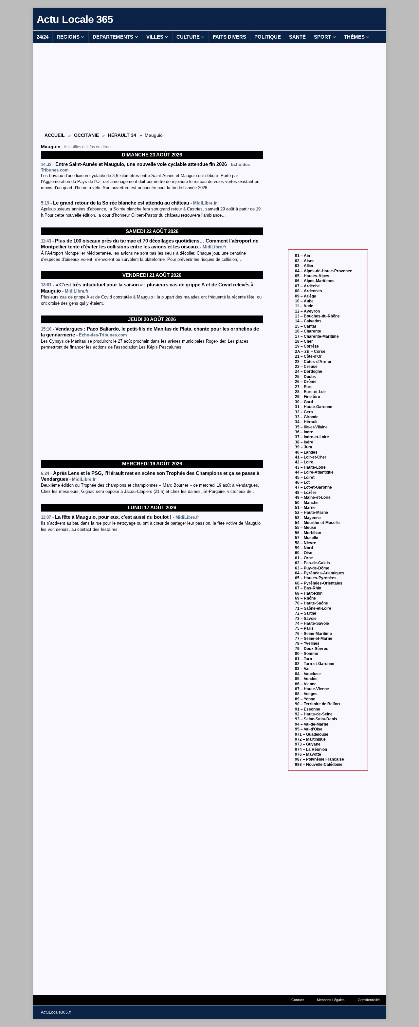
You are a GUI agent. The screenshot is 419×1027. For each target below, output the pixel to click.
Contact (297, 1000)
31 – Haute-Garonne (313, 407)
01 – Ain (302, 255)
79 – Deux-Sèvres (311, 648)
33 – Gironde (307, 417)
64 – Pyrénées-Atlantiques (319, 573)
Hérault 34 (122, 135)
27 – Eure (304, 387)
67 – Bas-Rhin (308, 588)
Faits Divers (229, 37)
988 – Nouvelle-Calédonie (318, 764)
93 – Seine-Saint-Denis (316, 719)
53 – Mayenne (308, 517)
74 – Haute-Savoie (312, 623)
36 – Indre (304, 432)
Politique (267, 37)
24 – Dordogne (308, 371)
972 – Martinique (310, 739)
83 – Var (302, 668)
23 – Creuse (306, 366)
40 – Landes (306, 452)
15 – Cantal (305, 326)
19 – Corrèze (307, 346)
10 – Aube (304, 301)
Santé (297, 37)
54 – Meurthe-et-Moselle (317, 522)
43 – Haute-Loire (310, 467)
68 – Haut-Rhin (308, 593)
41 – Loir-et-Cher (310, 457)
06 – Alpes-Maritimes (315, 281)
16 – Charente (308, 331)
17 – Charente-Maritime (317, 336)
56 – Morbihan (308, 533)
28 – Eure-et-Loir (310, 391)
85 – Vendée (306, 678)
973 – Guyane (307, 744)
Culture (188, 37)
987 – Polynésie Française (319, 759)
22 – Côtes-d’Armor (313, 361)
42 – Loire (304, 462)
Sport (322, 37)
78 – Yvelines (307, 643)
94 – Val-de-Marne (311, 724)
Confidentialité (369, 1000)
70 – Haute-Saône (311, 603)
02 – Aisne (305, 261)
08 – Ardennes (308, 291)
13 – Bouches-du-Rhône (317, 316)
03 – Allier (304, 265)
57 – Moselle (306, 537)
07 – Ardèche (307, 286)
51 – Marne (305, 507)
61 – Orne (304, 558)
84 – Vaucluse (308, 674)
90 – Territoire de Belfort (317, 704)
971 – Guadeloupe (311, 734)
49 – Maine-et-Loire (313, 497)
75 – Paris (304, 628)
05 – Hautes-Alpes (312, 276)
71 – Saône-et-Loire (313, 608)
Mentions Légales (331, 1000)
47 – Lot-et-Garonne (313, 487)
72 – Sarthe (305, 613)
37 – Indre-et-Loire (312, 437)
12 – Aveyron (307, 311)
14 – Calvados (308, 321)
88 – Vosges (306, 694)
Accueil (55, 135)
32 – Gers (304, 412)
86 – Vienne (306, 684)
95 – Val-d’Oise (308, 729)
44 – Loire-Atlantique (314, 472)
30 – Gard (304, 402)
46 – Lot (302, 482)
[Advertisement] (152, 87)
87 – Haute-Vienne (312, 689)
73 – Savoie (306, 618)
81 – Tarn (303, 659)
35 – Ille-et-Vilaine (311, 427)
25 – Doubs (305, 376)
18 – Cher (304, 341)
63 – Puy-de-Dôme (312, 568)
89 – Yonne (305, 699)
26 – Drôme (306, 381)
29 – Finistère (307, 396)
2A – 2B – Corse (310, 351)
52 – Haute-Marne (311, 512)
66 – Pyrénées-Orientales (318, 583)
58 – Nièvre (305, 543)
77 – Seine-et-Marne (313, 638)
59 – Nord (304, 548)
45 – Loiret (305, 477)
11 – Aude (304, 306)
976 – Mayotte (308, 754)
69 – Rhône (305, 598)
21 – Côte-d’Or (308, 356)
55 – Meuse (305, 527)
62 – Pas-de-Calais (312, 563)
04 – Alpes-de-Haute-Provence (323, 271)
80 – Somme (306, 653)
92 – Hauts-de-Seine (314, 714)
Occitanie (86, 135)
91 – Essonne (307, 709)
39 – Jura (303, 447)
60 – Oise (303, 552)
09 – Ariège (305, 296)
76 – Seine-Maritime (313, 633)
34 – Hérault (306, 422)
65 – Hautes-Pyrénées (316, 578)
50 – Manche (307, 502)
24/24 (42, 37)
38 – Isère (304, 442)
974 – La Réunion (311, 749)
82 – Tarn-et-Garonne (314, 663)
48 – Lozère (306, 492)
